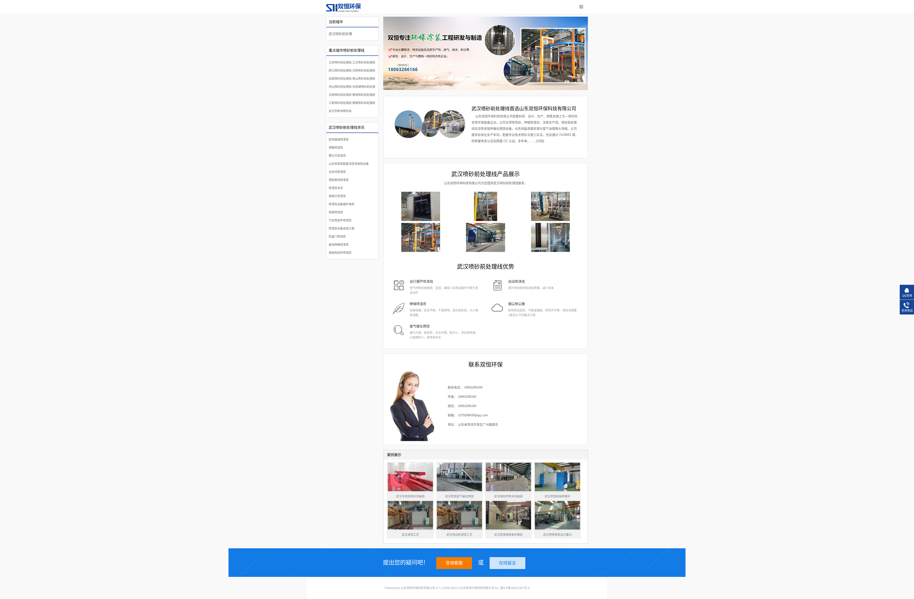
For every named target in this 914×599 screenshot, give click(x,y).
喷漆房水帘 (336, 188)
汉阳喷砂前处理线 (363, 70)
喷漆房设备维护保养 (341, 204)
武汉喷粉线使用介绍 (459, 496)
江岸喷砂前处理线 (340, 62)
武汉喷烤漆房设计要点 (410, 496)
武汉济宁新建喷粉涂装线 (557, 534)
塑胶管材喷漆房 (339, 180)
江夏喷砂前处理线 (340, 103)
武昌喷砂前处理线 (340, 78)
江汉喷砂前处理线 (363, 62)
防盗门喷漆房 (337, 236)
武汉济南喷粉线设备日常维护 (557, 496)
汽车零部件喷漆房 (340, 220)
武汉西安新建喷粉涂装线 (508, 534)
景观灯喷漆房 (337, 196)
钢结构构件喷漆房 (340, 253)
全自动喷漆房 (337, 172)
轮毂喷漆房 (336, 212)
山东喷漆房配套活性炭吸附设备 (349, 164)
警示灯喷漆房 (337, 155)
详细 (540, 141)
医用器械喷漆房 (339, 139)
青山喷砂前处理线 (363, 78)
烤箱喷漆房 (336, 147)
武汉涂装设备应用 (508, 496)
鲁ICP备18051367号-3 (515, 588)
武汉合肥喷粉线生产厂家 (410, 534)
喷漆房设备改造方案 (341, 228)
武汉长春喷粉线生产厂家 (459, 534)
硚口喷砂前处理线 (340, 70)
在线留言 (507, 563)
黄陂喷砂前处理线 (363, 103)
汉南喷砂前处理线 (340, 95)
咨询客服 (454, 563)
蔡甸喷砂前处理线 (363, 95)
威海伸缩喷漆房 (339, 244)
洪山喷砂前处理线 (340, 86)
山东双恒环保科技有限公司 (418, 588)
